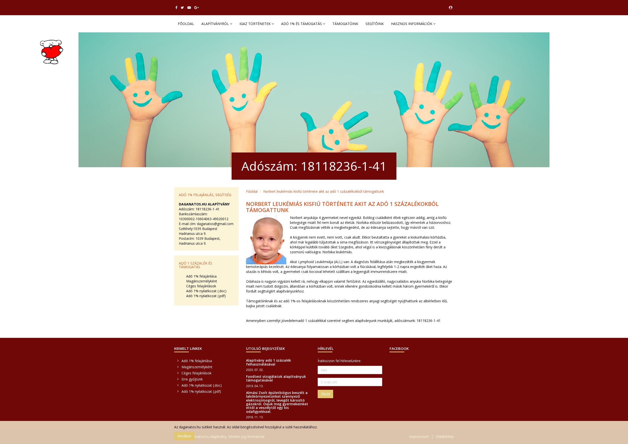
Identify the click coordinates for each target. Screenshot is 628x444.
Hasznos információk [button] (412, 23)
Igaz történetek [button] (255, 23)
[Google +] (196, 7)
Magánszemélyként (201, 281)
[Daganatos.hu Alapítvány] (52, 52)
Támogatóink (345, 23)
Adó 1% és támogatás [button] (302, 23)
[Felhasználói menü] (450, 7)
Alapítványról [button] (215, 23)
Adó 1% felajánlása (201, 276)
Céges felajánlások (201, 286)
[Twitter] (182, 7)
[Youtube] (189, 7)
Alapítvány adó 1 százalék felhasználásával (268, 362)
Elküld (325, 394)
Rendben (184, 436)
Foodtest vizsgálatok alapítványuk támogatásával (276, 378)
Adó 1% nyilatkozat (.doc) (206, 291)
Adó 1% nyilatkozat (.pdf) (206, 295)
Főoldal (186, 23)
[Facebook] (176, 7)
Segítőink (375, 23)
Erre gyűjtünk (192, 379)
